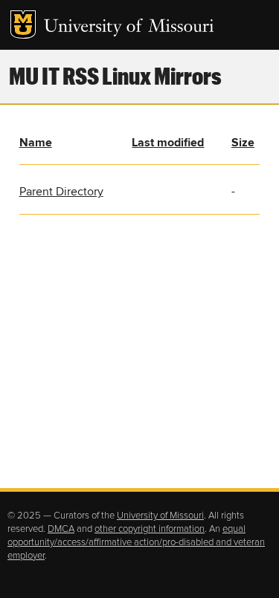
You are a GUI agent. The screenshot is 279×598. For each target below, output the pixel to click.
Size (242, 142)
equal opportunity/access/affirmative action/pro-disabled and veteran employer (136, 542)
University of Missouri (129, 28)
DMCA (61, 529)
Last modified (168, 142)
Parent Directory (61, 191)
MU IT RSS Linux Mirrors (115, 75)
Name (35, 142)
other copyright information (149, 529)
